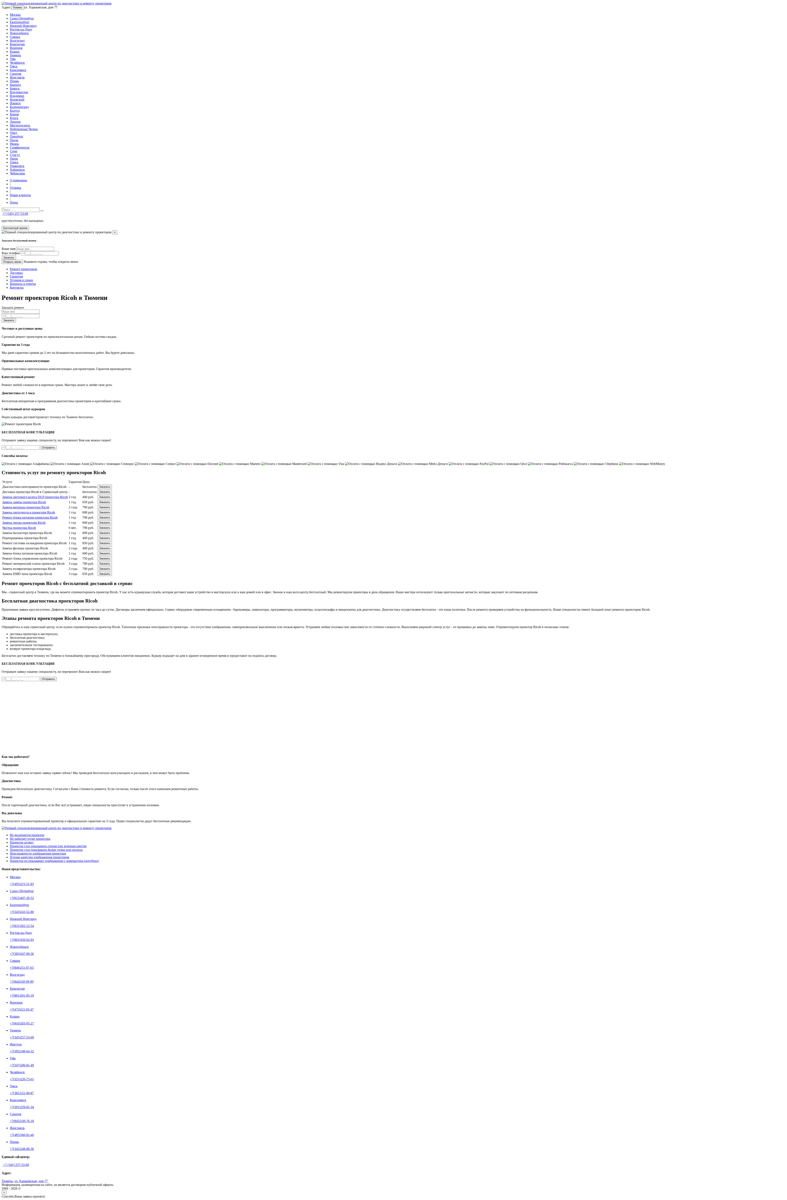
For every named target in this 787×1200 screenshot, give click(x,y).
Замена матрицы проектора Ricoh (25, 507)
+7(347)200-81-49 (22, 1065)
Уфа (13, 59)
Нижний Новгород (23, 25)
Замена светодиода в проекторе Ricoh (28, 512)
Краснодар (17, 44)
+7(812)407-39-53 (22, 898)
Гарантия (16, 276)
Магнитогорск (20, 125)
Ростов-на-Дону (21, 29)
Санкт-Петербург (22, 18)
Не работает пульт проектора (30, 838)
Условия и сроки (21, 280)
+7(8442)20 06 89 (21, 981)
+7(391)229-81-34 (22, 1107)
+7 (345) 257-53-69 (15, 213)
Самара (15, 37)
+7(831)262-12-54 (22, 926)
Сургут (15, 155)
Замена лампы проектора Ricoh (24, 502)
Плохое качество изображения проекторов (39, 857)
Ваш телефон (11, 253)
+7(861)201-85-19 (22, 995)
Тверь (14, 158)
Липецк (15, 121)
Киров (14, 114)
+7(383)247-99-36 (22, 953)
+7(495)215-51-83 (22, 884)
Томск (14, 162)
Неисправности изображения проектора (38, 853)
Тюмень (17, 7)
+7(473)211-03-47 (22, 1009)
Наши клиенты (20, 195)
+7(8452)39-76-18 (22, 1121)
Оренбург (16, 136)
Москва (15, 14)
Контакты (17, 287)
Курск (14, 118)
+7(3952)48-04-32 (22, 1051)
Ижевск (15, 103)
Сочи (13, 151)
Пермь (14, 81)
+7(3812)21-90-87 (22, 1093)
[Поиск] (42, 210)
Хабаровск (17, 169)
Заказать (8, 257)
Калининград (19, 107)
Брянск (15, 88)
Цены (14, 202)
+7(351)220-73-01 (22, 1079)
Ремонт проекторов (23, 269)
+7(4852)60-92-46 (22, 1135)
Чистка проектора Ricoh (19, 527)
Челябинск (17, 62)
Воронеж (16, 48)
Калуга (15, 110)
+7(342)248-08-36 (22, 1149)
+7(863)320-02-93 (22, 940)
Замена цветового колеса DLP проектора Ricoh (35, 497)
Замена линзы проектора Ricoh (23, 522)
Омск (13, 66)
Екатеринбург (19, 22)
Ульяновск (17, 166)
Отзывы (15, 187)
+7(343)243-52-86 (22, 912)
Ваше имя (8, 248)
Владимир (17, 96)
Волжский (17, 99)
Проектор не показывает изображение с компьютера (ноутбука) (54, 861)
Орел (13, 132)
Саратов (15, 73)
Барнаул (15, 85)
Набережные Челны (24, 129)
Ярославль (17, 77)
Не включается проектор (27, 835)
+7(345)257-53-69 (22, 1037)
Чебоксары (17, 173)
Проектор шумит (22, 842)
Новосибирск (19, 33)
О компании (18, 180)
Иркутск (16, 1044)
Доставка (16, 272)
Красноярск (18, 70)
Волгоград (17, 40)
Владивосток (19, 92)
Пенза (14, 140)
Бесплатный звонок (15, 228)
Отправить (48, 447)
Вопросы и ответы (23, 284)
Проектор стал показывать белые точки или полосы (46, 850)
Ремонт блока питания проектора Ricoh (30, 517)
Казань (14, 51)
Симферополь (19, 147)
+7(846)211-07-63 (22, 967)
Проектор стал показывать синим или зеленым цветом (48, 846)
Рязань (14, 144)
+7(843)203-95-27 (22, 1023)
